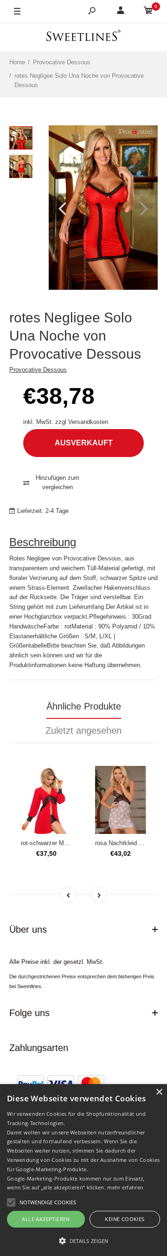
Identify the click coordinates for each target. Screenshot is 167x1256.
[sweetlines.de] (83, 37)
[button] (83, 1240)
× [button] (158, 1092)
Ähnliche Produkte (83, 706)
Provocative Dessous (38, 369)
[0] (148, 12)
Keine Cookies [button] (124, 1218)
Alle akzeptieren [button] (46, 1218)
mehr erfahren (125, 1187)
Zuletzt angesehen (83, 730)
